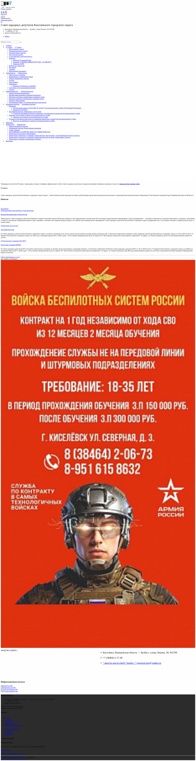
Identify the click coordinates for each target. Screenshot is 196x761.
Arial (2, 7)
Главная (7, 718)
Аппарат (12, 69)
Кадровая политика (12, 104)
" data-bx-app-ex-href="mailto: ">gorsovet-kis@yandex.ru (132, 663)
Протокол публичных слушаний (24, 86)
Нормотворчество (12, 91)
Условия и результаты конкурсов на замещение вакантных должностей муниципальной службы (42, 119)
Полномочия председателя (18, 51)
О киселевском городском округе (20, 56)
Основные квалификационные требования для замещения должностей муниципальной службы (46, 113)
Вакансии (12, 106)
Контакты (9, 141)
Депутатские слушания (17, 75)
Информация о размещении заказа (21, 77)
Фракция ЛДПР (18, 64)
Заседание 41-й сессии (7, 229)
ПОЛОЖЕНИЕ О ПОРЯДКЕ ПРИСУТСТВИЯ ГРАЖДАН (29, 132)
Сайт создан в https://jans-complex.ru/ (13, 759)
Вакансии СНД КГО (20, 110)
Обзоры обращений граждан (19, 78)
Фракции (12, 58)
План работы (13, 82)
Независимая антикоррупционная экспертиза (25, 95)
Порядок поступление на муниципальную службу (30, 117)
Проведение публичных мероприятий (22, 134)
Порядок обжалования (17, 100)
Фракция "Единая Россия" (22, 60)
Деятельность (10, 73)
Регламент (12, 67)
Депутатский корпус (16, 55)
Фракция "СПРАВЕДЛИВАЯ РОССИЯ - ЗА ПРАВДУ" (32, 62)
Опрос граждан (14, 130)
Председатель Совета (16, 49)
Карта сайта (9, 734)
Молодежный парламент (13, 725)
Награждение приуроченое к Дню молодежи (14, 214)
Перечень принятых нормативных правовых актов (27, 97)
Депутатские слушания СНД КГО (11, 245)
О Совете (9, 47)
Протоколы (13, 84)
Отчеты (11, 80)
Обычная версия (6, 20)
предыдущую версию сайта (130, 184)
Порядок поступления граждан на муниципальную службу (29, 115)
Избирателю (10, 124)
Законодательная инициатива (19, 93)
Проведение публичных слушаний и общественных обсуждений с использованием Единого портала (44, 135)
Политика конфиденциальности (12, 754)
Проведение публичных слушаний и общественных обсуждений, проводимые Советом (39, 137)
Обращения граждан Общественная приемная (25, 128)
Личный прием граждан (17, 53)
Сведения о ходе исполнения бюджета (22, 88)
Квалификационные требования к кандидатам (25, 112)
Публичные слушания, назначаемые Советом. (25, 139)
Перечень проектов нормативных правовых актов (26, 99)
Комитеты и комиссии (16, 66)
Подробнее (4, 209)
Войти (7, 36)
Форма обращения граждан (18, 126)
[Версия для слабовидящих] (2, 40)
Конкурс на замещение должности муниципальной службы (34, 121)
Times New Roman (10, 7)
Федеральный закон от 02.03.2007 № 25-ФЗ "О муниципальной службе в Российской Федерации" (47, 108)
